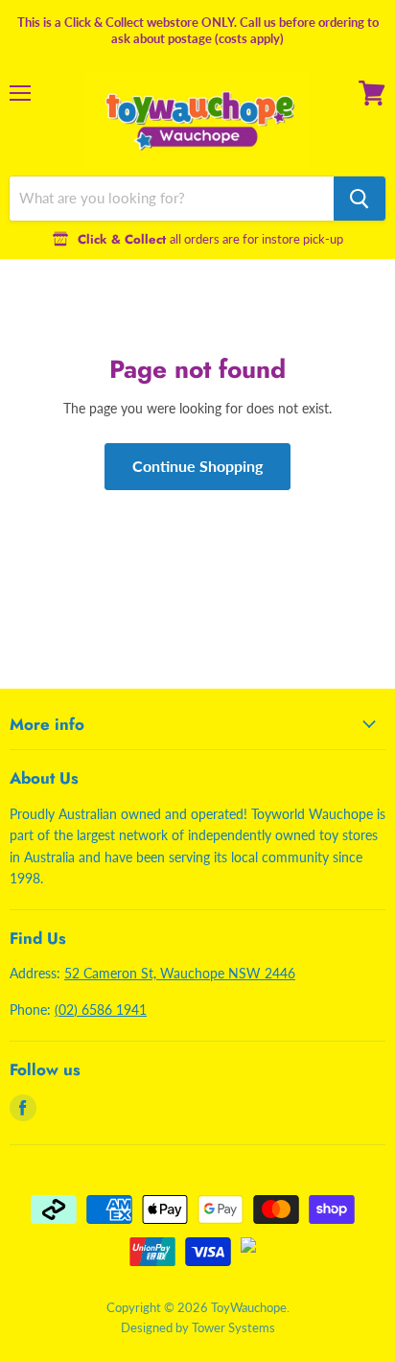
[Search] (359, 198)
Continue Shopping (197, 466)
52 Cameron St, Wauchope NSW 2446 (179, 973)
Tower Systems (233, 1327)
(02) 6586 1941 (101, 1009)
